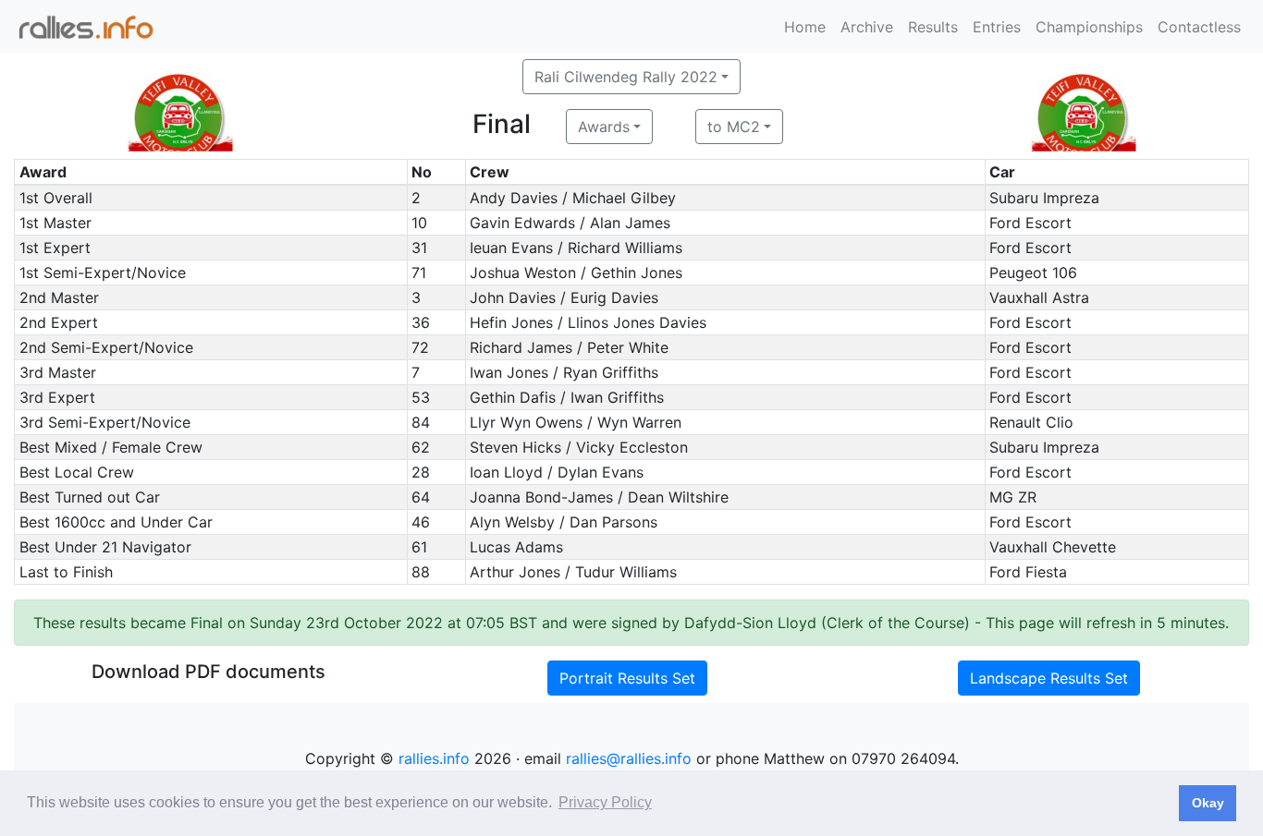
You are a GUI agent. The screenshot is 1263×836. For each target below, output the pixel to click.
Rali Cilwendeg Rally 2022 (625, 76)
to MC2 (733, 126)
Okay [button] (1208, 802)
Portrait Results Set (627, 678)
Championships (1089, 27)
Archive (866, 27)
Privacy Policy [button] (605, 802)
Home (805, 27)
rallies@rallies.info (629, 758)
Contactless (1199, 27)
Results (933, 27)
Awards (604, 126)
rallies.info (434, 758)
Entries (997, 27)
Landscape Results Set (1049, 678)
